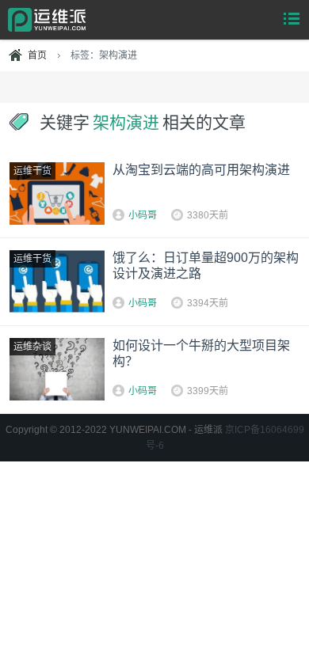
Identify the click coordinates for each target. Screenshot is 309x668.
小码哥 (142, 215)
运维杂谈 (32, 346)
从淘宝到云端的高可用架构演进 (201, 169)
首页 (37, 55)
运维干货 (32, 170)
